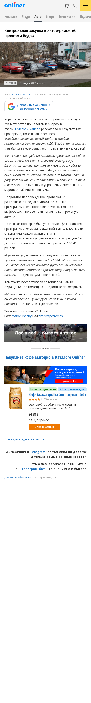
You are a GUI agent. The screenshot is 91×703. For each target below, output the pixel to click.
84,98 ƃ (34, 414)
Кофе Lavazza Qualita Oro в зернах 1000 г (57, 394)
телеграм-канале (27, 129)
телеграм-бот (33, 469)
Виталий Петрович (22, 94)
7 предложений (44, 426)
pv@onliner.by (22, 316)
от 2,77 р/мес (39, 420)
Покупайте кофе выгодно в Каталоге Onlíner (44, 357)
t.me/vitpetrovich (51, 316)
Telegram (38, 452)
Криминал (45, 477)
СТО (55, 477)
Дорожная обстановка (18, 477)
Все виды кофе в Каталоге (24, 439)
